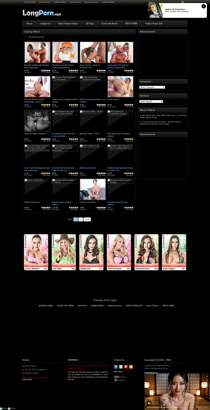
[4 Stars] (48, 70)
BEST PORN (131, 23)
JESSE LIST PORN (65, 306)
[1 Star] (42, 70)
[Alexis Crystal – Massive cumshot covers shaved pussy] (93, 63)
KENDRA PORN (46, 306)
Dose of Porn (152, 306)
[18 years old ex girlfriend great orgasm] (64, 79)
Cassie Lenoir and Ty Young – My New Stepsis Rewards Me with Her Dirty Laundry (160, 123)
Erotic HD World (109, 23)
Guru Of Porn (75, 2)
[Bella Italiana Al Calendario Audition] (120, 114)
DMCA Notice (30, 366)
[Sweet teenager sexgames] (37, 132)
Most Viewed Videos (68, 23)
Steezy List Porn (91, 2)
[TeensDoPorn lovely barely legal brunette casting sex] (64, 150)
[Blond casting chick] (89, 146)
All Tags (90, 23)
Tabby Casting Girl (32, 202)
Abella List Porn (114, 306)
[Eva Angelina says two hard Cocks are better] (64, 114)
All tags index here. (37, 37)
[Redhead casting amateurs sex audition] (92, 79)
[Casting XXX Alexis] (93, 200)
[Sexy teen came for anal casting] (120, 182)
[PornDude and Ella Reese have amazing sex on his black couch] (65, 63)
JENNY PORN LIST (134, 306)
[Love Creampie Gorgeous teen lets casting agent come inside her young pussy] (37, 150)
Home (29, 23)
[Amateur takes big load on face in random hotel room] (120, 148)
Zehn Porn (81, 306)
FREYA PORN (168, 306)
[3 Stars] (46, 70)
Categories (45, 23)
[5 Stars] (49, 70)
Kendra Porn (45, 2)
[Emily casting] (120, 98)
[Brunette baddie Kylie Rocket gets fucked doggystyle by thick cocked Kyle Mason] (37, 63)
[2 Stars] (44, 70)
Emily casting (112, 99)
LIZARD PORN (108, 2)
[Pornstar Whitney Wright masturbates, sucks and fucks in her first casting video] (37, 98)
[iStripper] (105, 272)
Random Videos (31, 373)
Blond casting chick (88, 168)
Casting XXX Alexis (88, 202)
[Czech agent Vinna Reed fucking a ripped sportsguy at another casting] (120, 63)
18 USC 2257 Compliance (36, 370)
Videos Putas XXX (154, 23)
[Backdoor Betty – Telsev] (91, 111)
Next (87, 219)
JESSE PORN (30, 2)
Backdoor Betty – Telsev (90, 134)
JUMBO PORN (60, 2)
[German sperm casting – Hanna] (64, 182)
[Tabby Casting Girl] (33, 180)
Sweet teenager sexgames (35, 134)
